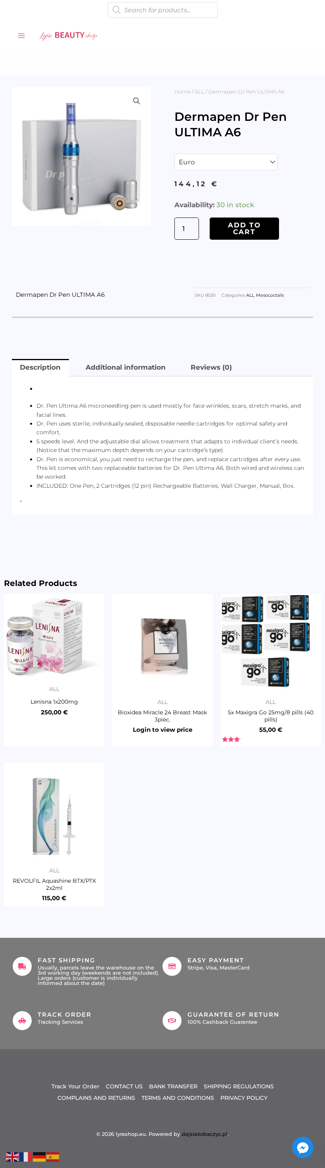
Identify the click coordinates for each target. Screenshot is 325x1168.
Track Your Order (75, 1086)
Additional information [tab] (126, 367)
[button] (137, 101)
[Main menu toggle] (21, 35)
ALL (200, 91)
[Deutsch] (39, 1156)
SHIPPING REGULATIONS (239, 1086)
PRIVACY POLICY (244, 1097)
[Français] (26, 1156)
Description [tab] (40, 367)
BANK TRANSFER (173, 1086)
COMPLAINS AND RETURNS (96, 1097)
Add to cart (244, 228)
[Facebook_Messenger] (303, 1147)
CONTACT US (124, 1086)
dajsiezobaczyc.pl (205, 1134)
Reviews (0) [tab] (211, 367)
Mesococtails (270, 295)
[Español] (53, 1156)
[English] (12, 1156)
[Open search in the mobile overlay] (163, 10)
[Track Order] (22, 1020)
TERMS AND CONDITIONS (177, 1097)
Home (182, 91)
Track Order (65, 1014)
